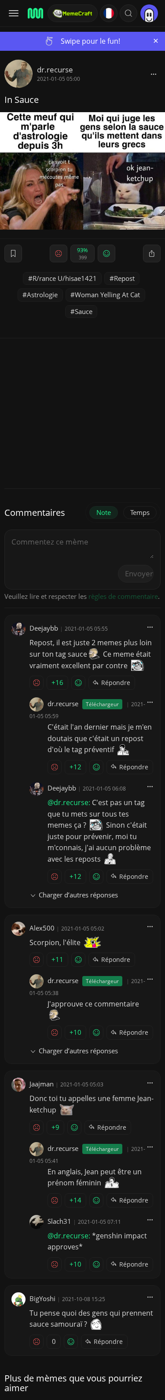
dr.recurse (55, 69)
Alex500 (42, 927)
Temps (140, 512)
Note (103, 512)
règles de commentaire (123, 596)
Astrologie (42, 294)
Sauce (83, 311)
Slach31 (59, 1221)
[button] (128, 13)
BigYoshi (42, 1298)
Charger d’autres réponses (78, 894)
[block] (154, 74)
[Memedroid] (34, 13)
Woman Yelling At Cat (107, 294)
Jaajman (41, 1083)
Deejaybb (44, 628)
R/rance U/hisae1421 (65, 278)
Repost (124, 278)
